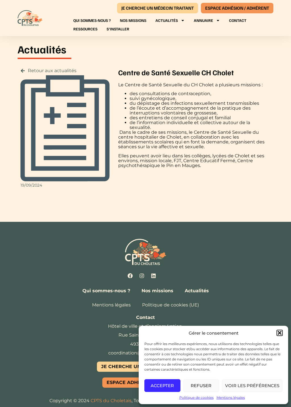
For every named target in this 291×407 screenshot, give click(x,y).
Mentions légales (231, 397)
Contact (237, 20)
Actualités (166, 20)
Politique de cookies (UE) (170, 305)
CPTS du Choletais (111, 400)
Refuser (201, 385)
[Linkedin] (153, 276)
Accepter (162, 385)
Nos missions (133, 20)
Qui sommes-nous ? (92, 20)
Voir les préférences (252, 385)
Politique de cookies (196, 397)
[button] (279, 333)
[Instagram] (142, 276)
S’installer (118, 28)
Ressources (85, 28)
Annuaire (203, 20)
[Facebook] (130, 276)
